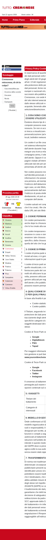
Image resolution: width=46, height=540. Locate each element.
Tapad (35, 346)
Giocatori (7, 95)
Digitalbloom (38, 340)
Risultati (12, 110)
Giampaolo (8, 102)
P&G (34, 343)
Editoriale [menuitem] (34, 20)
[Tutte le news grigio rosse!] (18, 7)
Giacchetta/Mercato (11, 89)
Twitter (35, 373)
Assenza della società (12, 92)
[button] (12, 106)
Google (35, 337)
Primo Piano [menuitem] (19, 20)
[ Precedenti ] (12, 210)
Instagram (37, 376)
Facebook (37, 370)
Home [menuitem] (5, 20)
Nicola (6, 99)
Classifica (7, 216)
